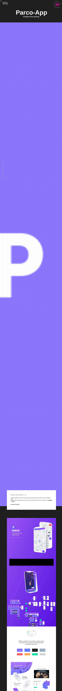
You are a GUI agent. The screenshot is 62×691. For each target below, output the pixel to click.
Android (50, 500)
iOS (13, 501)
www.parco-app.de (15, 504)
